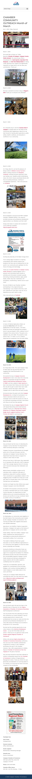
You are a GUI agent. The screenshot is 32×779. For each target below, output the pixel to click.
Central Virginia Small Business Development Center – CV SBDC (15, 381)
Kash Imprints (22, 383)
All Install (10, 414)
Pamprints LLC (7, 410)
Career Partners (14, 269)
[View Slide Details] (16, 722)
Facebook (7, 183)
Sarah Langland (11, 412)
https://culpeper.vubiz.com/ (10, 227)
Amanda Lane (6, 753)
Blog (11, 29)
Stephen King (14, 410)
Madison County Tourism (18, 170)
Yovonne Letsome (7, 744)
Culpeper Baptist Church (21, 405)
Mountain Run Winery (20, 408)
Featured (15, 29)
